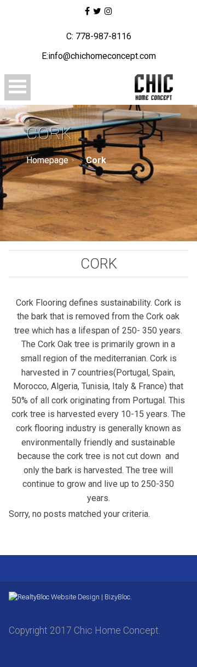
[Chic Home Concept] (152, 87)
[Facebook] (87, 11)
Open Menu (17, 87)
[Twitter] (97, 11)
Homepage (47, 160)
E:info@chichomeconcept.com (99, 56)
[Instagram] (108, 11)
